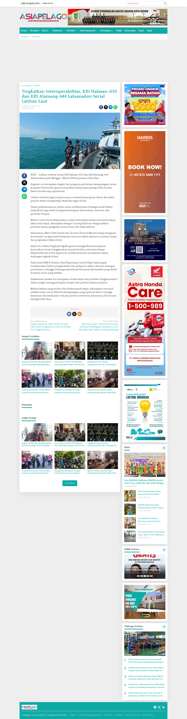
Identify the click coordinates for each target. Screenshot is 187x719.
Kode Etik (108, 715)
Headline (24, 108)
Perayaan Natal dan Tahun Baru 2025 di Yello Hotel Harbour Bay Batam (149, 493)
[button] (165, 3)
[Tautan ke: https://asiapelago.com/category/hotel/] (164, 448)
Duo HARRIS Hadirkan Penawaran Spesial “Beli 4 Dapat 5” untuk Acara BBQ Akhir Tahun (151, 520)
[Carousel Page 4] (148, 576)
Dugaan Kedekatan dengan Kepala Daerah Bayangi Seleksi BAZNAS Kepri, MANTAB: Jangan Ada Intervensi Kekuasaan (36, 363)
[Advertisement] (93, 61)
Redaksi (72, 715)
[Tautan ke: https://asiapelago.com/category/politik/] (164, 550)
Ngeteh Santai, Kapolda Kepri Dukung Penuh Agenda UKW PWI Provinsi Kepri (101, 391)
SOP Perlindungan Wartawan (90, 715)
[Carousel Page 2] (141, 576)
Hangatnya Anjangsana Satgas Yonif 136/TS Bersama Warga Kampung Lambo (67, 391)
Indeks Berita (148, 715)
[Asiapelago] (44, 17)
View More (70, 483)
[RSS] (79, 314)
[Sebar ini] (101, 107)
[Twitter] (74, 314)
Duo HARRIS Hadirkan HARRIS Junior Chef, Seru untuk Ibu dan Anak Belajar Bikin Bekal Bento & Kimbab (144, 482)
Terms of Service (133, 715)
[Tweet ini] (106, 107)
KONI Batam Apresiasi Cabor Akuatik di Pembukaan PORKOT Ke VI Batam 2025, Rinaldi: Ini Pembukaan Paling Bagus (145, 694)
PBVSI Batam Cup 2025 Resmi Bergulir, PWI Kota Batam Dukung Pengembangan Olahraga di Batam (145, 661)
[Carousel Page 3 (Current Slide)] (144, 576)
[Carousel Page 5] (151, 576)
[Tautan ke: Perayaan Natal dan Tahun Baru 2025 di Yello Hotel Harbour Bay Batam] (130, 495)
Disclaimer (119, 715)
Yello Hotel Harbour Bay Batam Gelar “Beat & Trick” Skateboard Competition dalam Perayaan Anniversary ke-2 (151, 533)
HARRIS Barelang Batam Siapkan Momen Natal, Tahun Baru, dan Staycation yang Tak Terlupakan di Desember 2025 (151, 506)
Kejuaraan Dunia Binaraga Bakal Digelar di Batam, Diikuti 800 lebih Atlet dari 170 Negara (145, 677)
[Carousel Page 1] (138, 576)
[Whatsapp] (115, 107)
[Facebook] (69, 314)
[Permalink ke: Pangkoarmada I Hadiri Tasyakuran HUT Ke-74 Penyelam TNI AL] (102, 351)
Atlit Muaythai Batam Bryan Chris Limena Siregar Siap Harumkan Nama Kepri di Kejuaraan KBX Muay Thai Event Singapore (146, 669)
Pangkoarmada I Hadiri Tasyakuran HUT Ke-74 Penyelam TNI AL (101, 363)
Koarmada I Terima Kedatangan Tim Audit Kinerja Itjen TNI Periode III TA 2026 (69, 363)
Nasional (31, 108)
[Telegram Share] (111, 107)
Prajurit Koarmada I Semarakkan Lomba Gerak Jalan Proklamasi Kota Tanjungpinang (36, 391)
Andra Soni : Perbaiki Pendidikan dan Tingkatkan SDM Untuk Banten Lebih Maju (144, 568)
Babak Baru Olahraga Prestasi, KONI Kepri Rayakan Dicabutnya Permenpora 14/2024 (146, 685)
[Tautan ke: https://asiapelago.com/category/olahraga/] (164, 627)
